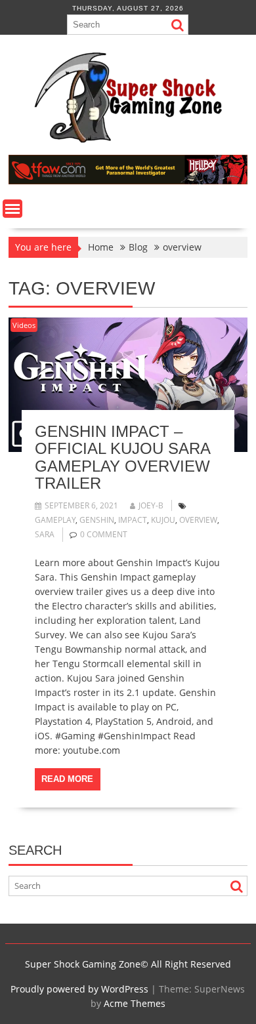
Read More (67, 779)
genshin (96, 519)
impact (132, 519)
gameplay (55, 519)
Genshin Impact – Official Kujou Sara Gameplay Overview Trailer (122, 457)
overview (198, 519)
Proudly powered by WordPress (79, 989)
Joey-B (151, 505)
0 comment (103, 534)
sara (44, 534)
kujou (163, 519)
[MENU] (12, 208)
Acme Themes (134, 1003)
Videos (23, 325)
